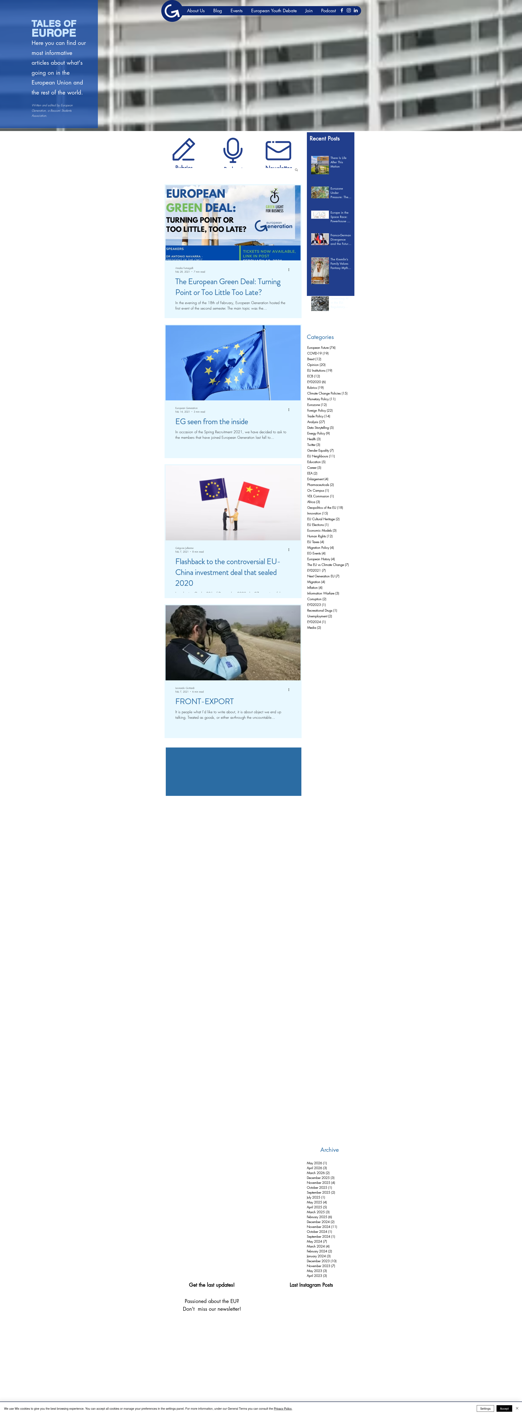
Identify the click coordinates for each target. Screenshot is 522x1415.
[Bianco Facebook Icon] (342, 10)
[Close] (517, 1408)
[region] (183, 148)
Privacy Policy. (283, 1408)
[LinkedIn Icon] (355, 10)
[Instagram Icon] (349, 10)
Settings (485, 1408)
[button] (296, 170)
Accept (504, 1408)
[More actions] (290, 269)
